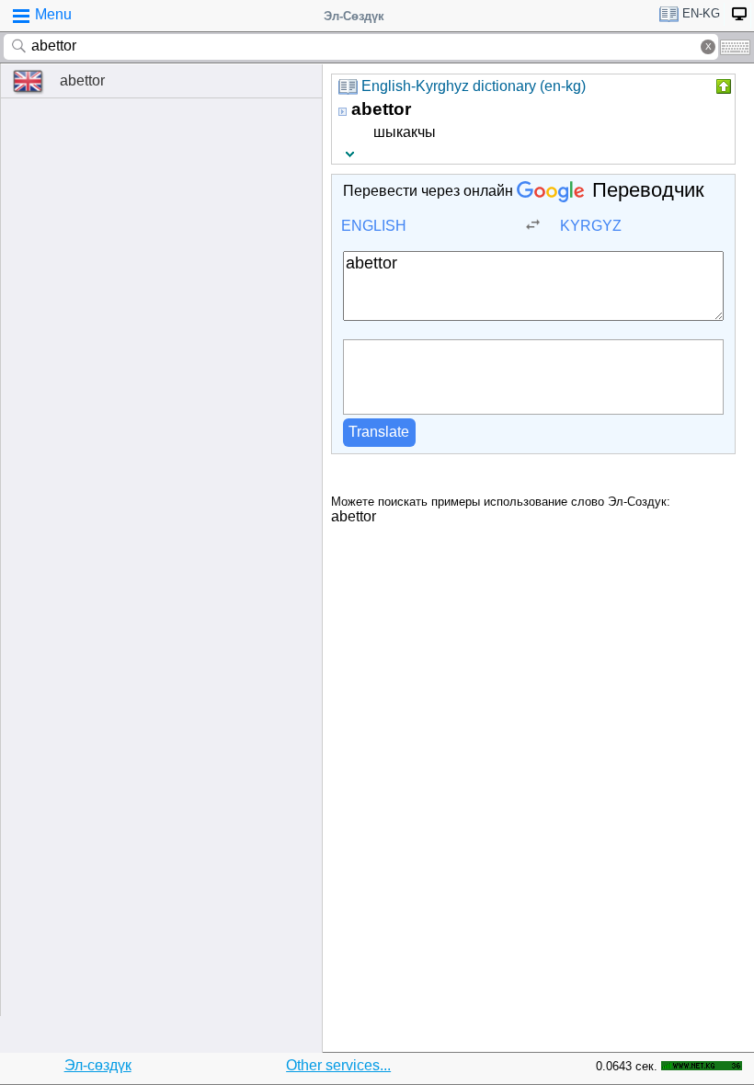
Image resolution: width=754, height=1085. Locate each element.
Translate (378, 432)
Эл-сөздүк (97, 1065)
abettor (82, 80)
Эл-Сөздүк (354, 16)
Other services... (338, 1065)
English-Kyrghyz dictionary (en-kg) (473, 86)
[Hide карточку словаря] (722, 86)
